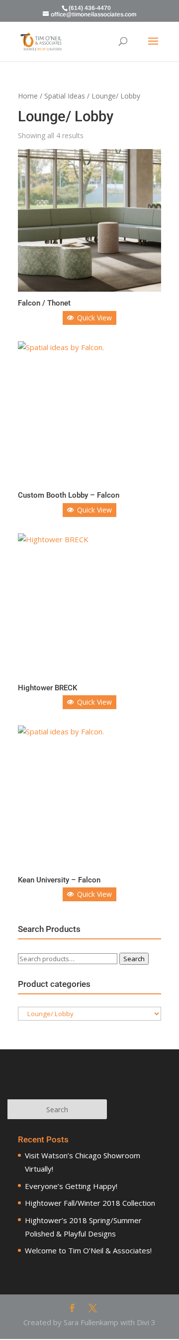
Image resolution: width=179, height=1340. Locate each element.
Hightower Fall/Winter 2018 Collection (90, 1203)
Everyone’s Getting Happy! (71, 1186)
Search (134, 958)
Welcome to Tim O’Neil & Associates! (88, 1250)
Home (28, 96)
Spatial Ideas (64, 96)
